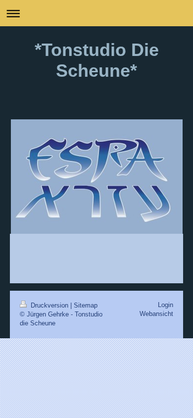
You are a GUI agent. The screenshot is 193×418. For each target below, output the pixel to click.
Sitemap (85, 305)
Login (165, 305)
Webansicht (156, 313)
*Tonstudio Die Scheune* (97, 60)
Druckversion (49, 305)
